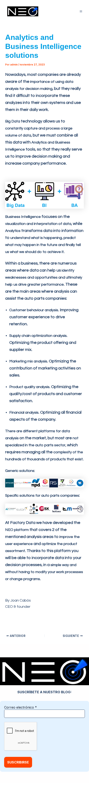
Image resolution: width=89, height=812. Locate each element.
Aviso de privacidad (62, 794)
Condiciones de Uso (34, 799)
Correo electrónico (20, 707)
